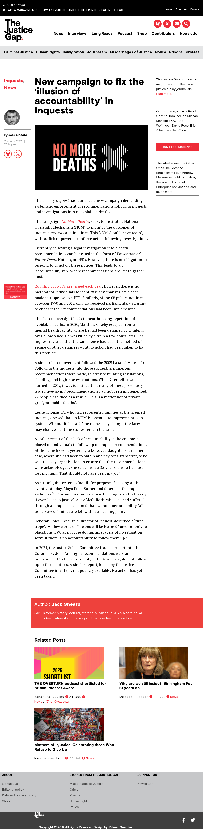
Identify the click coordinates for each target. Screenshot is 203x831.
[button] (186, 23)
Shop (142, 33)
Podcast (125, 33)
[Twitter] (192, 820)
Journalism (97, 52)
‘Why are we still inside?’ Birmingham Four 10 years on (156, 686)
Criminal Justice (18, 52)
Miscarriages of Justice (131, 52)
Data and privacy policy (19, 795)
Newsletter (189, 33)
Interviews (77, 33)
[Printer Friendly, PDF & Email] (37, 591)
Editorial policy (13, 790)
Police (160, 52)
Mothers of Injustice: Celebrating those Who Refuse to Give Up (74, 747)
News (58, 33)
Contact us (10, 784)
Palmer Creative (120, 827)
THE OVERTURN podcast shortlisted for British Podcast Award (70, 686)
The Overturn (58, 701)
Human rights (48, 52)
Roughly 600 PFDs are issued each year (68, 286)
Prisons (176, 52)
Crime (74, 790)
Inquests (13, 81)
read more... (164, 94)
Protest (192, 52)
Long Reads (102, 33)
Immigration (73, 52)
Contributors (163, 33)
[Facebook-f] (183, 820)
